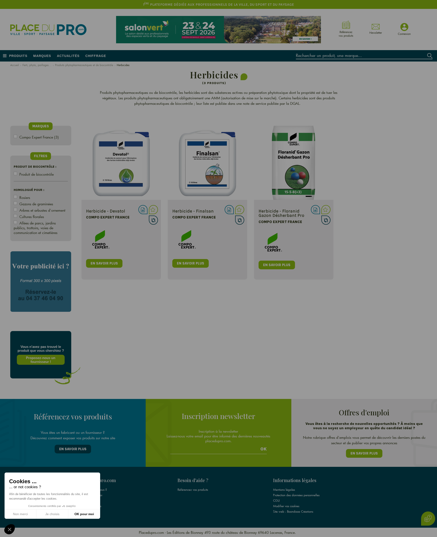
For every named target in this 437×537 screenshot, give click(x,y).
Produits (18, 56)
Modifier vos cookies (286, 506)
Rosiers (24, 197)
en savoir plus (104, 263)
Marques (42, 56)
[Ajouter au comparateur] (153, 220)
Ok (263, 449)
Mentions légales (284, 490)
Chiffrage (95, 56)
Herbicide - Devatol (105, 211)
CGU (276, 500)
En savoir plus (72, 449)
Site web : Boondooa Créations (293, 511)
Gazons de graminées (36, 203)
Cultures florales (31, 216)
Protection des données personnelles (296, 495)
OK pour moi (84, 514)
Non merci (20, 514)
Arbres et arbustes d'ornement (42, 210)
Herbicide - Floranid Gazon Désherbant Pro (281, 213)
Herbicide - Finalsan (193, 211)
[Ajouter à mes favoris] (153, 209)
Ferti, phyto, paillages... (37, 65)
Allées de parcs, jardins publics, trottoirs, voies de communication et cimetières (35, 228)
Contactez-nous (91, 506)
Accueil (14, 65)
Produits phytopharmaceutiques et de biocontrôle (84, 65)
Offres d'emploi (92, 495)
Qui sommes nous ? (94, 490)
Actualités (68, 56)
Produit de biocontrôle (36, 174)
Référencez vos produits (193, 490)
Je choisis (52, 514)
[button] (9, 529)
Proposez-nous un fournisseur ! (40, 360)
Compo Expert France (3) (39, 137)
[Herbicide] (121, 163)
